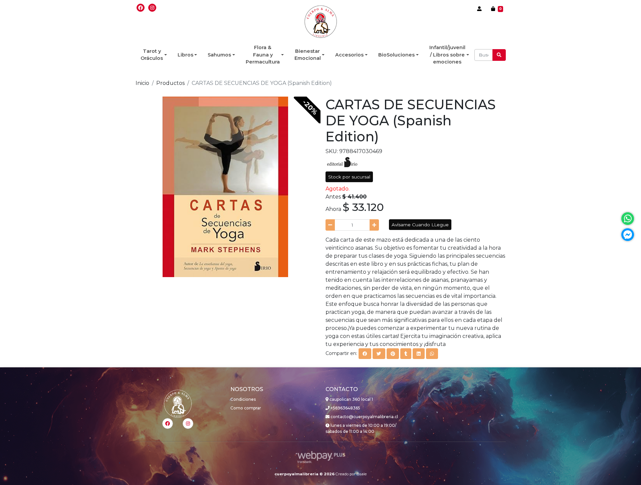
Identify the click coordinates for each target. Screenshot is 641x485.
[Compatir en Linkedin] (419, 353)
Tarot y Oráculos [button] (152, 55)
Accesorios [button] (349, 55)
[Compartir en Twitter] (379, 353)
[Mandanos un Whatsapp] (627, 218)
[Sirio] (342, 161)
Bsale (362, 474)
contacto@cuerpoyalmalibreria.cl (364, 416)
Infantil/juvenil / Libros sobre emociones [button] (447, 54)
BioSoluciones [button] (396, 55)
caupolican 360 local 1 (351, 399)
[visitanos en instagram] (152, 8)
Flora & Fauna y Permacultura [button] (263, 54)
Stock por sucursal (349, 176)
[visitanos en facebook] (141, 8)
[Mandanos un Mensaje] (627, 234)
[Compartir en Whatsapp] (432, 353)
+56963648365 (345, 407)
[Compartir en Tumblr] (405, 353)
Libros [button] (185, 55)
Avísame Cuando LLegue (420, 224)
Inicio (142, 83)
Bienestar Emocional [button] (307, 55)
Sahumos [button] (219, 55)
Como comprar (245, 407)
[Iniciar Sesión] (479, 8)
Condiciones (243, 399)
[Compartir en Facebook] (365, 353)
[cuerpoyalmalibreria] (320, 21)
